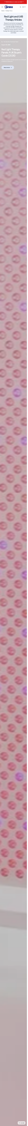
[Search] (20, 7)
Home (2, 10)
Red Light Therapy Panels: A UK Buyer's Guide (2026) (11, 52)
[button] (2, 7)
